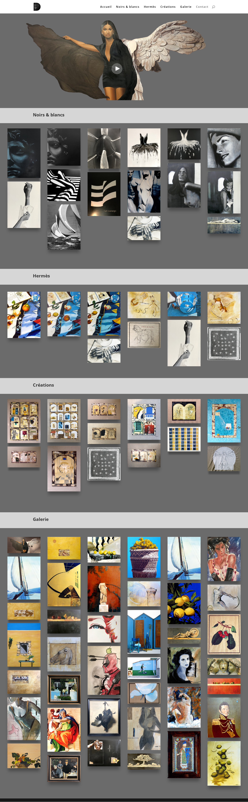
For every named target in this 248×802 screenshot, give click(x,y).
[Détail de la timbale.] (184, 315)
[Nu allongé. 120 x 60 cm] (224, 232)
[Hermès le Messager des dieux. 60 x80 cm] (63, 164)
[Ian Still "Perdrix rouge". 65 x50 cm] (104, 735)
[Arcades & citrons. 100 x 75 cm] (184, 450)
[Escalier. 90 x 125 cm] (63, 605)
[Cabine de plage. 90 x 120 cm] (144, 652)
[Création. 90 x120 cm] (224, 441)
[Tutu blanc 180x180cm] (184, 158)
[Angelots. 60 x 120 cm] (23, 618)
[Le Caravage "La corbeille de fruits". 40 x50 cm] (23, 767)
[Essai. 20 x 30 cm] (23, 739)
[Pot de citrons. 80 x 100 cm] (144, 576)
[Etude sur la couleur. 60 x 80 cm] (144, 438)
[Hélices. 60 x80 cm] (104, 167)
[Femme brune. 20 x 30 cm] (224, 580)
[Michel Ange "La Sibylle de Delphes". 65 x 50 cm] (63, 750)
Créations (168, 7)
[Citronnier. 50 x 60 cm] (184, 623)
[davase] (23, 665)
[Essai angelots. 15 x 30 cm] (224, 673)
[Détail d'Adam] (224, 322)
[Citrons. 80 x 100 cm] (104, 561)
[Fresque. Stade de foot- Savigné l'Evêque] (144, 678)
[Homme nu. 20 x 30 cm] (224, 609)
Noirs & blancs (128, 7)
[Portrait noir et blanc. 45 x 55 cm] (224, 166)
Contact (202, 7)
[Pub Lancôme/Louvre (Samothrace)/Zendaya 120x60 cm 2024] (23, 552)
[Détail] (144, 317)
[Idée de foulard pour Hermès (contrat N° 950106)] (104, 479)
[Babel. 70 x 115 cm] (104, 418)
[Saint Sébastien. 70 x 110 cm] (23, 466)
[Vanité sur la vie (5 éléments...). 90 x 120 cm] (23, 442)
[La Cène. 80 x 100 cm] (23, 692)
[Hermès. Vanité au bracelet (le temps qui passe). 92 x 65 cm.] (23, 337)
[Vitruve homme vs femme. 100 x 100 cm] (224, 470)
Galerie (186, 7)
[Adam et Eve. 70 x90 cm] (184, 422)
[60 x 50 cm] (63, 703)
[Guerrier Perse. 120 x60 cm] (184, 642)
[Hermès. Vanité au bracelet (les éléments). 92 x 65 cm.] (63, 335)
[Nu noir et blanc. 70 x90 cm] (224, 212)
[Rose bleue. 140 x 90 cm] (144, 702)
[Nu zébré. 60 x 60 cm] (63, 200)
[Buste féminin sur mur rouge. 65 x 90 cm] (104, 611)
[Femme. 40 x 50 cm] (104, 641)
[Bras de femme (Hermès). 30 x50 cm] (23, 227)
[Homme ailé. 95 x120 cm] (144, 605)
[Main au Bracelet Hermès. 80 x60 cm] (144, 239)
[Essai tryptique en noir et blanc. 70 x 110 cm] (104, 443)
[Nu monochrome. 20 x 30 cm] (144, 749)
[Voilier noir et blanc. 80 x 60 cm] (63, 248)
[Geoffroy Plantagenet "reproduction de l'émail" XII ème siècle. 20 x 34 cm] (184, 777)
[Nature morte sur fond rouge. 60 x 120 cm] (224, 693)
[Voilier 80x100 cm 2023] (23, 598)
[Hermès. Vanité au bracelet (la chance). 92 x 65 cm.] (104, 334)
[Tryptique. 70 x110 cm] (144, 466)
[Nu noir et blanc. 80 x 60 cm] (184, 206)
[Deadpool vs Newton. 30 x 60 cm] (104, 694)
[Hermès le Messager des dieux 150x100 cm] (23, 177)
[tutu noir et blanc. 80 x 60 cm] (144, 166)
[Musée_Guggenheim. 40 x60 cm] (104, 215)
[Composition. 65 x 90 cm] (224, 784)
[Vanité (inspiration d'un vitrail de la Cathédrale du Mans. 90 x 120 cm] (63, 441)
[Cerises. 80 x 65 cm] (224, 653)
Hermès (150, 7)
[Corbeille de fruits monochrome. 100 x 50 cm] (144, 768)
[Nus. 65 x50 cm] (144, 211)
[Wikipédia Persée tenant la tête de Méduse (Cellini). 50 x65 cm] (104, 765)
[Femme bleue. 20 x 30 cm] (184, 682)
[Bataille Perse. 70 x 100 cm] (63, 558)
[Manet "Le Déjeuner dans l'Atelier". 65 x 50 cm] (63, 780)
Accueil (106, 7)
